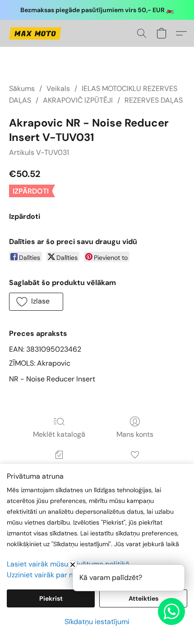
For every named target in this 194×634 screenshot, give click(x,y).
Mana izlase (134, 467)
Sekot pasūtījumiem (59, 467)
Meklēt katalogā (59, 434)
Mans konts (134, 434)
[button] (36, 33)
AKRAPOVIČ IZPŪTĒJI (78, 100)
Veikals (58, 88)
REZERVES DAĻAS (154, 100)
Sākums (22, 88)
